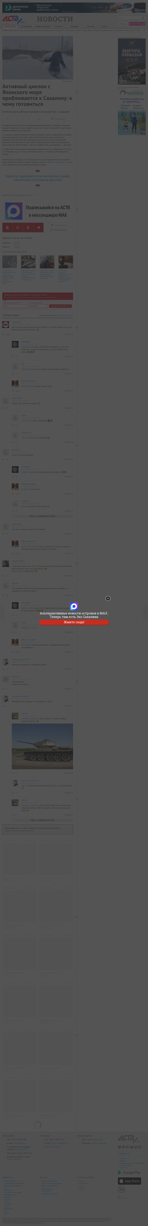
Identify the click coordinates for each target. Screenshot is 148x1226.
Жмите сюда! (74, 622)
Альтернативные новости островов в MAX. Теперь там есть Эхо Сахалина (74, 615)
